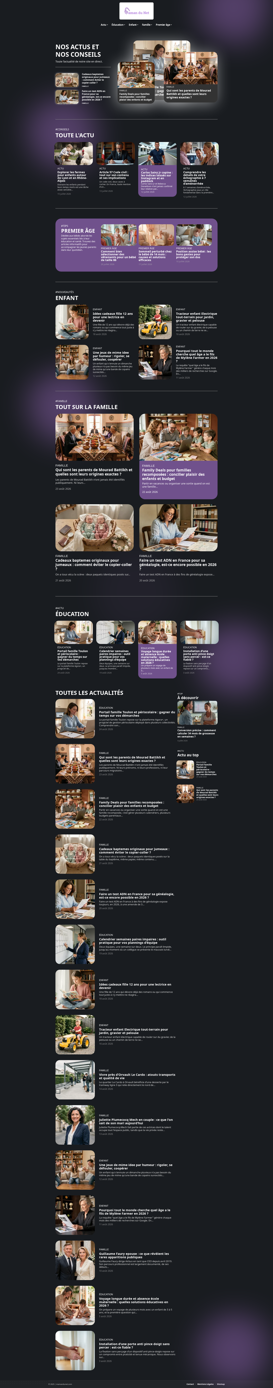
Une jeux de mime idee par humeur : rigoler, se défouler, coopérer (111, 355)
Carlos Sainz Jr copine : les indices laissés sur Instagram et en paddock (157, 177)
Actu (60, 169)
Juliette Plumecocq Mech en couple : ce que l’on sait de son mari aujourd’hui (136, 1121)
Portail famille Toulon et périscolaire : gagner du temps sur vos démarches (72, 655)
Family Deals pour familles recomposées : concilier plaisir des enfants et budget (135, 96)
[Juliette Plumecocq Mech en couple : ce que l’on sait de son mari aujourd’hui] (75, 1125)
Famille (85, 86)
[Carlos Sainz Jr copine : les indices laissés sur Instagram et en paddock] (157, 153)
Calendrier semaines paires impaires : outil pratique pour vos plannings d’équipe (114, 655)
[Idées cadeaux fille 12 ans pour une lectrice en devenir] (72, 322)
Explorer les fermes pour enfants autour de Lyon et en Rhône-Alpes (72, 176)
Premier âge (78, 230)
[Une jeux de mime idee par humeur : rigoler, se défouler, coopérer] (72, 362)
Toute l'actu (74, 135)
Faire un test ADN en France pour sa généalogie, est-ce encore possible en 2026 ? (96, 95)
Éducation (72, 614)
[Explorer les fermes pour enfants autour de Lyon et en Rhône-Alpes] (73, 153)
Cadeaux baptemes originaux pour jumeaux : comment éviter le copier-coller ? (96, 78)
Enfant (66, 298)
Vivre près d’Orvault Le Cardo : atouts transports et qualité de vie (137, 1076)
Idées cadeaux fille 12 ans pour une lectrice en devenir (113, 316)
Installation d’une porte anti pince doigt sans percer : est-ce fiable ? (198, 655)
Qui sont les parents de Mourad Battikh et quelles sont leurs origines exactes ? (189, 94)
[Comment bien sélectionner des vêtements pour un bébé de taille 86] (119, 235)
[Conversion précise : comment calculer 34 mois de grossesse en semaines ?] (197, 713)
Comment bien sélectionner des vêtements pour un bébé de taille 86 (118, 255)
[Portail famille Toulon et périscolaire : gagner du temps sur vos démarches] (73, 632)
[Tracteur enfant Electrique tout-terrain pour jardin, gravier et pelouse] (155, 322)
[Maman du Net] (136, 11)
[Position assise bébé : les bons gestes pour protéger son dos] (194, 235)
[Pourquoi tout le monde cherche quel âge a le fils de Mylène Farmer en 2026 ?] (155, 362)
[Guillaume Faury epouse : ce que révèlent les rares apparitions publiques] (75, 1260)
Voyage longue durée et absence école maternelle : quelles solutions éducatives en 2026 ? (156, 657)
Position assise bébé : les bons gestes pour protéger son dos (193, 254)
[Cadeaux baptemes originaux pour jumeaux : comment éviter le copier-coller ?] (66, 80)
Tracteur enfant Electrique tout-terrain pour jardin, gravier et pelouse (196, 316)
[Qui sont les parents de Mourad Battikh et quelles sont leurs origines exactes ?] (191, 68)
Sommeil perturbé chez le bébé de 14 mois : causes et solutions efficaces (155, 255)
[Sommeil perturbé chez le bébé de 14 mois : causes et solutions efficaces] (156, 235)
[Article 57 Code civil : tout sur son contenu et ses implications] (115, 153)
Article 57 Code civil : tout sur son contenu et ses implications (114, 175)
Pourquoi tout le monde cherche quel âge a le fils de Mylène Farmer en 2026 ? (196, 356)
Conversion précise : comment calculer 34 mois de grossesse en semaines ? (196, 733)
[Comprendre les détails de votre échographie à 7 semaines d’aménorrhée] (199, 153)
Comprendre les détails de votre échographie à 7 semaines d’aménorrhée (194, 177)
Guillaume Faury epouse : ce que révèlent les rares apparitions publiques (134, 1255)
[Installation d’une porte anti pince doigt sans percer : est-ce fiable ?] (199, 632)
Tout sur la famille (86, 407)
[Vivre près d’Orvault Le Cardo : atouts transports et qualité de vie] (75, 1080)
